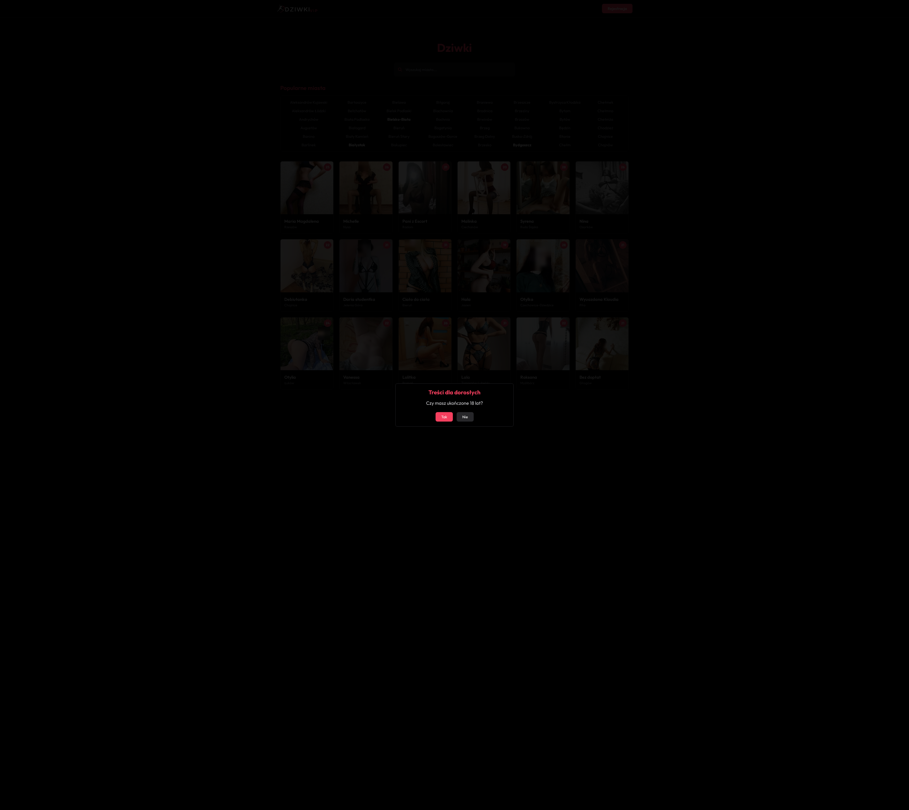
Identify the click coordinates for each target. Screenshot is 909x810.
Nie (465, 416)
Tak (444, 416)
